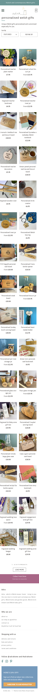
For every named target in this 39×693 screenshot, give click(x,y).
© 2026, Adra (6, 691)
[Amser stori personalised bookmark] (27, 347)
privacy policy (6, 645)
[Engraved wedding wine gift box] (27, 537)
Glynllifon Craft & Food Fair (11, 626)
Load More (19, 570)
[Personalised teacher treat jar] (27, 89)
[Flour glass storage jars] (27, 379)
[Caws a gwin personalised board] (27, 442)
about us (5, 616)
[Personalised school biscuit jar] (27, 57)
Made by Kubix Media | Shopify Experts (24, 691)
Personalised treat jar (8, 232)
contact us (5, 623)
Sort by (4, 30)
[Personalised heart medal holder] (27, 316)
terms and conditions (9, 648)
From (27, 75)
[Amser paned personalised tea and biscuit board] (27, 155)
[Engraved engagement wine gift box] (27, 505)
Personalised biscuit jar (27, 296)
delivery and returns (9, 639)
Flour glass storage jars (28, 390)
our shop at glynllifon (9, 619)
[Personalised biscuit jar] (27, 284)
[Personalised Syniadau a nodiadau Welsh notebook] (27, 121)
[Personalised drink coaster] (27, 189)
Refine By (29, 34)
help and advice (7, 642)
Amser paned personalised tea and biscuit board (28, 169)
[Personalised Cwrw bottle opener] (27, 252)
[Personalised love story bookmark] (27, 474)
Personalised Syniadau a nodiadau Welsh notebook (27, 134)
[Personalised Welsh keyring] (27, 221)
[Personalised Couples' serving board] (27, 411)
